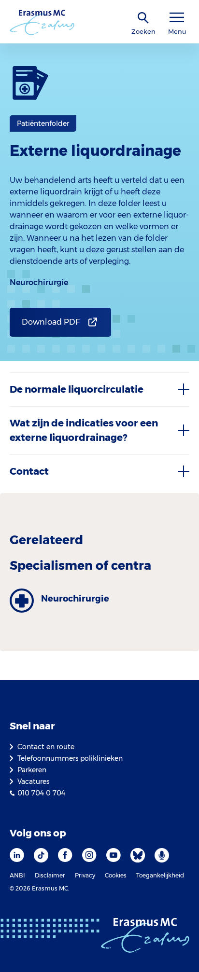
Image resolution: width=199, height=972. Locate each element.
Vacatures (33, 781)
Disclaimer (50, 875)
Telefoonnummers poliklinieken (70, 758)
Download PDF (51, 322)
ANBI (17, 875)
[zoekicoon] (143, 18)
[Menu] (176, 17)
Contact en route (45, 746)
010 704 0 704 (41, 793)
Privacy (85, 875)
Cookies (116, 875)
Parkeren (31, 770)
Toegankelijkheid (160, 875)
